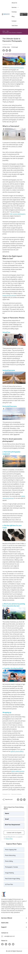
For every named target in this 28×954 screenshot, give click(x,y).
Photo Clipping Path (10, 849)
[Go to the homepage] (5, 14)
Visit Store (15, 25)
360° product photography (17, 214)
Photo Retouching (10, 855)
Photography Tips (6, 794)
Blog (13, 16)
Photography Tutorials (7, 44)
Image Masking (9, 873)
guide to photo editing (17, 751)
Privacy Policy (9, 838)
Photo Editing (9, 861)
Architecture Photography (16, 67)
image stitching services (9, 295)
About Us (14, 3)
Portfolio (14, 12)
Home (3, 31)
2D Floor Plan (9, 884)
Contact (14, 21)
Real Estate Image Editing (12, 878)
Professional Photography (16, 794)
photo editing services (18, 771)
